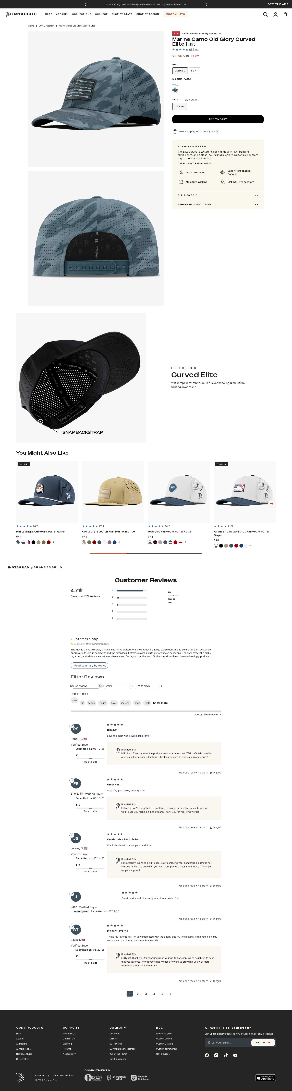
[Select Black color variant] (33, 542)
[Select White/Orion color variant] (23, 542)
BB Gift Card (22, 1059)
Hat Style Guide (24, 1054)
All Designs (21, 1043)
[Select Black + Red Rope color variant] (155, 542)
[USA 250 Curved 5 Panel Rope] (179, 492)
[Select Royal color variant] (115, 542)
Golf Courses (163, 1054)
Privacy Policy (42, 1075)
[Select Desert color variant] (38, 542)
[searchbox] (82, 685)
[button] (96, 99)
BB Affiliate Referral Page (123, 1048)
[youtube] (235, 1055)
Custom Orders (164, 1038)
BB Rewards (116, 1043)
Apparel (20, 1038)
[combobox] (117, 686)
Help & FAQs (69, 1033)
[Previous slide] (85, 4)
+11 (53, 542)
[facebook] (207, 1055)
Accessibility (69, 1054)
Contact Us (69, 1038)
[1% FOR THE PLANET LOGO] (93, 1078)
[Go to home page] (20, 1078)
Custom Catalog (164, 1043)
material (125, 702)
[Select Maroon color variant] (49, 542)
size (74, 700)
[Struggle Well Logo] (116, 1078)
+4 (250, 545)
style (137, 702)
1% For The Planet (118, 1054)
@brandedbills (47, 567)
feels (147, 702)
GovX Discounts (118, 1059)
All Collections (23, 1048)
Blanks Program (164, 1033)
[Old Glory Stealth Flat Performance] (113, 492)
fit (82, 702)
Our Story (114, 1033)
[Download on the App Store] (266, 1077)
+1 (118, 542)
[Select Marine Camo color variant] (175, 90)
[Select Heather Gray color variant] (160, 542)
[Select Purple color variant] (109, 542)
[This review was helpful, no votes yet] (211, 772)
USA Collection (46, 25)
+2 (185, 542)
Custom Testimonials (166, 1048)
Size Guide (191, 99)
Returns (67, 1048)
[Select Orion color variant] (18, 542)
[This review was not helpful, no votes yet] (217, 772)
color (113, 702)
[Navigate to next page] (170, 994)
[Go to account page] (275, 14)
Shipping (67, 1043)
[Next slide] (206, 4)
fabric (91, 702)
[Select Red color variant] (175, 542)
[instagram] (216, 1055)
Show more (160, 703)
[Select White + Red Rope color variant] (180, 542)
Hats (18, 1033)
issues (103, 702)
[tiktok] (226, 1055)
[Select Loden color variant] (44, 542)
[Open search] (265, 14)
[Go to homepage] (21, 14)
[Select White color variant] (104, 542)
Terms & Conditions (63, 1075)
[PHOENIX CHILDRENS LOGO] (140, 1078)
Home (31, 25)
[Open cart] (286, 14)
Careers (114, 1038)
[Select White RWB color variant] (28, 542)
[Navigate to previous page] (121, 994)
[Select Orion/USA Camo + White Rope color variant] (170, 542)
